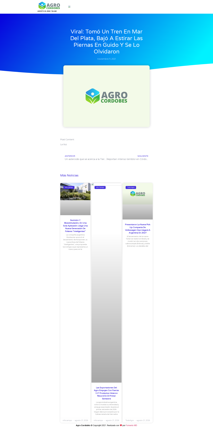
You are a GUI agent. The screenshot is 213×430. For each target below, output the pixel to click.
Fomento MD (131, 425)
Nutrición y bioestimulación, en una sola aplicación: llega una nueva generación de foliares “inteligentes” (75, 226)
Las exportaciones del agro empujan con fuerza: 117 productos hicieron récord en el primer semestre (106, 393)
